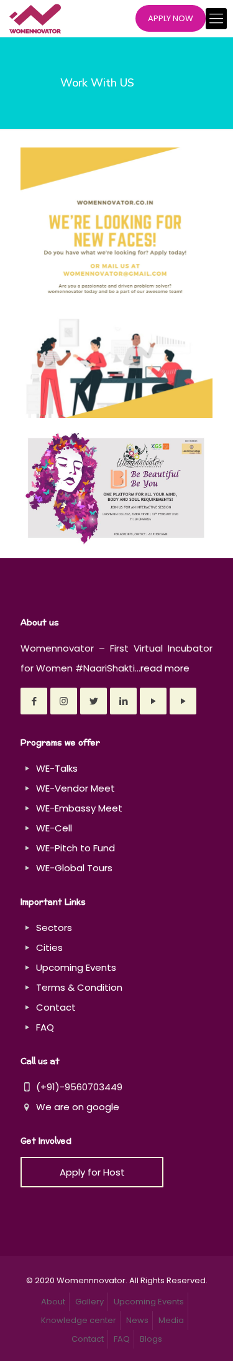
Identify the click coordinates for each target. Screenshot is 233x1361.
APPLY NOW (170, 18)
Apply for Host (92, 1172)
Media (171, 1320)
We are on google (76, 1106)
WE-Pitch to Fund (75, 847)
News (137, 1320)
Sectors (54, 927)
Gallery (89, 1301)
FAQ (45, 1027)
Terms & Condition (79, 987)
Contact (56, 1007)
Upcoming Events (76, 967)
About (53, 1301)
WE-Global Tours (74, 867)
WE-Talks (57, 768)
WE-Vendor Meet (75, 788)
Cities (49, 947)
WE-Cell (54, 828)
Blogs (151, 1339)
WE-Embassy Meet (79, 808)
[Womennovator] (35, 18)
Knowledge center (78, 1320)
